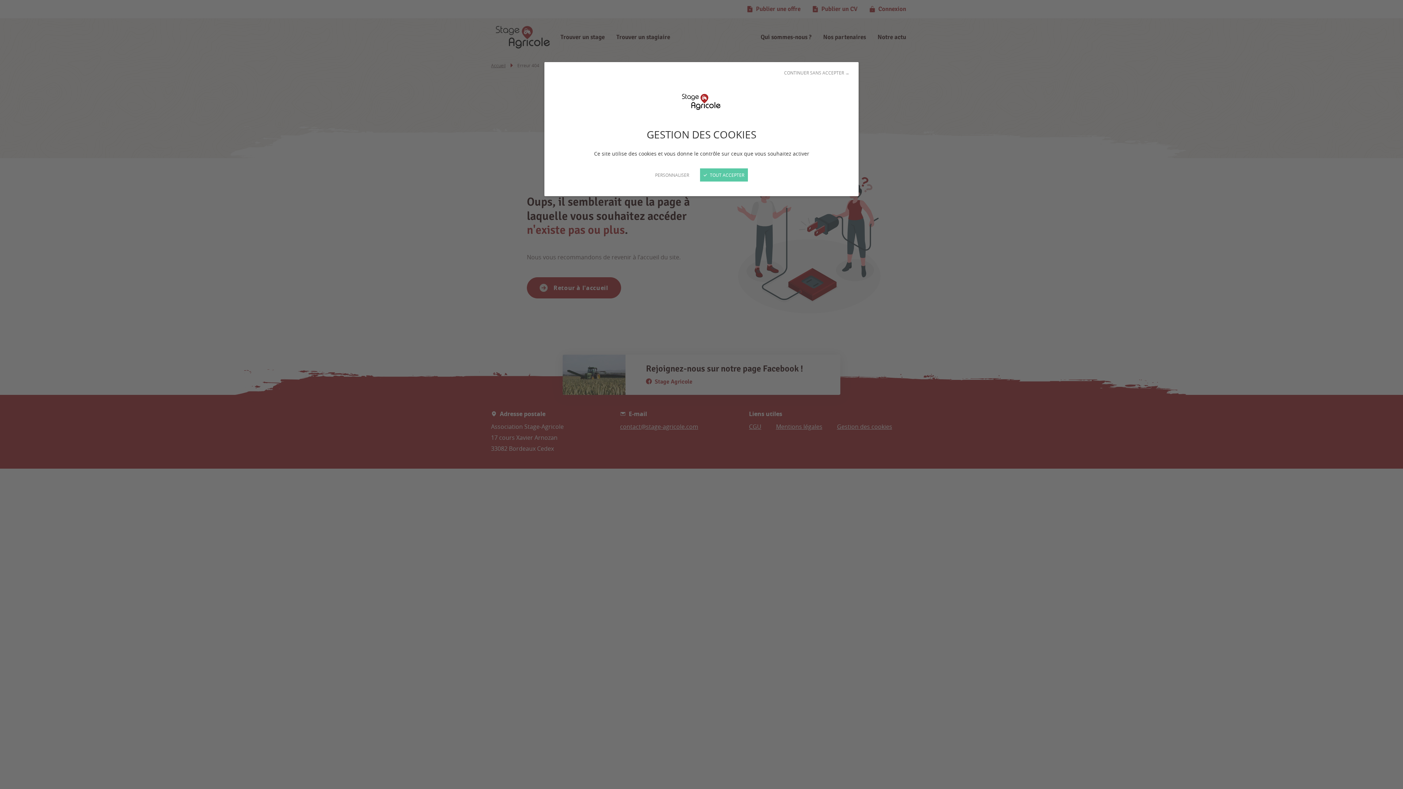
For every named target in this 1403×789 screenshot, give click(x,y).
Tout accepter (726, 175)
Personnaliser (672, 175)
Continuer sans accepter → (816, 73)
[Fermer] (701, 394)
